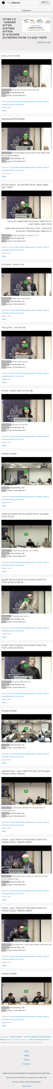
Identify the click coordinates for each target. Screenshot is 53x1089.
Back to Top (26, 1086)
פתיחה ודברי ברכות (10, 56)
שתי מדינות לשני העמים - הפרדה (17, 390)
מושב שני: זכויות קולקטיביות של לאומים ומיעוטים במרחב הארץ (25, 515)
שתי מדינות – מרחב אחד (13, 327)
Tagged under (6, 107)
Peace (4, 111)
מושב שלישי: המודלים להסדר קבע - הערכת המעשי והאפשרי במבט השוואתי (25, 772)
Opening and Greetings (13, 119)
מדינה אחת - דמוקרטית (12, 264)
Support (26, 1055)
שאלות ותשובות (9, 453)
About (26, 1051)
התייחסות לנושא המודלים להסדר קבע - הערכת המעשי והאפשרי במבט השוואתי (24, 840)
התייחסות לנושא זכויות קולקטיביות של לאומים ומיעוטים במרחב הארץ (23, 580)
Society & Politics (16, 1037)
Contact (26, 1060)
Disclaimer (26, 1064)
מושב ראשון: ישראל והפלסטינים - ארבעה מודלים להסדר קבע (24, 186)
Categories (26, 10)
